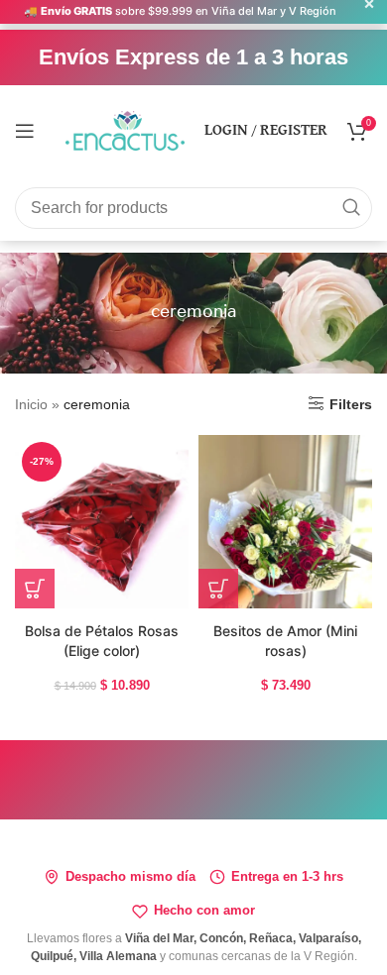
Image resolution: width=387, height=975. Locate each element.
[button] (35, 588)
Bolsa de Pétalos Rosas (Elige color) (102, 640)
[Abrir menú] (25, 131)
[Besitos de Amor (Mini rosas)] (285, 521)
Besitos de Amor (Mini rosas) (285, 640)
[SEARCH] (351, 208)
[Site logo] (125, 129)
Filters (350, 404)
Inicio (31, 404)
